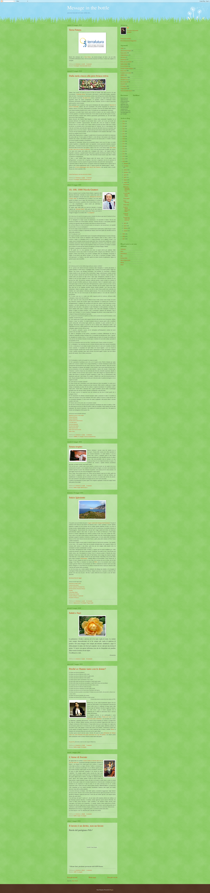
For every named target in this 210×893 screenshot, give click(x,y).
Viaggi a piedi (90, 603)
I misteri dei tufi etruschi (74, 585)
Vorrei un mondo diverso (85, 66)
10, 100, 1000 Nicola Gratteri (83, 189)
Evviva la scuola (124, 66)
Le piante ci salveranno (126, 73)
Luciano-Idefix (124, 258)
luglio (125, 177)
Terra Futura (75, 29)
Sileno (122, 264)
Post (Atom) (75, 881)
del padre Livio (86, 98)
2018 (123, 141)
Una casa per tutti (124, 81)
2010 (123, 161)
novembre (126, 166)
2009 (123, 234)
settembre (126, 172)
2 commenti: (89, 64)
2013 (123, 154)
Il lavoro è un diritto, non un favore (86, 825)
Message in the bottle (88, 7)
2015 (123, 149)
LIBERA (76, 436)
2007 (123, 239)
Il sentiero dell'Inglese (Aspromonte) (76, 595)
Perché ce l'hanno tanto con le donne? (87, 668)
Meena (112, 729)
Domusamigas (84, 558)
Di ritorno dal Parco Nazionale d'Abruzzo (77, 588)
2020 (123, 136)
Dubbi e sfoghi (77, 487)
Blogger (111, 890)
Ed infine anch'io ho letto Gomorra (76, 420)
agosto (125, 175)
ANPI (75, 872)
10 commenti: (89, 601)
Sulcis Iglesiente (77, 497)
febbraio (126, 228)
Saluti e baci (75, 612)
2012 (123, 156)
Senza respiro (75, 446)
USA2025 (123, 84)
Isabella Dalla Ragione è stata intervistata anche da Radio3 (80, 174)
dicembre (126, 163)
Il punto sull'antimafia (73, 419)
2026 (123, 121)
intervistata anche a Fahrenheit (94, 718)
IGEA (95, 562)
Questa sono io (84, 487)
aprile (125, 223)
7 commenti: (89, 745)
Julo (121, 256)
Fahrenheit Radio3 (80, 209)
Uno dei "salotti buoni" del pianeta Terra (77, 586)
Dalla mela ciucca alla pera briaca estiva (88, 75)
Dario (122, 251)
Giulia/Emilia (124, 253)
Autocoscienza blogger (126, 50)
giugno (125, 180)
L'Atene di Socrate (78, 757)
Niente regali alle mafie (73, 427)
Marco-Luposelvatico (125, 260)
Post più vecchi (112, 877)
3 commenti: (89, 177)
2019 (123, 138)
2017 (123, 143)
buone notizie (124, 53)
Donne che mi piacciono (126, 61)
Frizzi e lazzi (123, 70)
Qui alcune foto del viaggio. (75, 578)
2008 (123, 236)
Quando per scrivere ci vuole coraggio (76, 415)
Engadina (71, 590)
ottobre (125, 170)
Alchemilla (123, 249)
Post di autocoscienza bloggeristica (128, 40)
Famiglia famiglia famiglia (127, 68)
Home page (92, 877)
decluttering (123, 59)
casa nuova (123, 57)
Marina (122, 262)
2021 (123, 133)
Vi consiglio (76, 66)
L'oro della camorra (73, 422)
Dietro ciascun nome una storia (75, 429)
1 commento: (89, 434)
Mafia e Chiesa (72, 431)
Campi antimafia (124, 55)
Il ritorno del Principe (73, 417)
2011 (123, 159)
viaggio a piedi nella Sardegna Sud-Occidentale (99, 523)
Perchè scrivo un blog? (126, 38)
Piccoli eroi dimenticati (73, 424)
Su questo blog (72, 741)
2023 (123, 128)
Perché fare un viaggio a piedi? (75, 583)
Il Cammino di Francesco (74, 597)
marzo (125, 225)
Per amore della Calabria (74, 426)
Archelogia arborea (80, 94)
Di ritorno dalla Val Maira (74, 594)
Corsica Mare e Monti (73, 592)
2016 (123, 146)
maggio (125, 182)
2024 (123, 126)
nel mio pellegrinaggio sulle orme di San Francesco (88, 167)
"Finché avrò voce (106, 717)
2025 (123, 123)
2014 (123, 151)
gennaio (126, 230)
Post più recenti (72, 877)
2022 (123, 131)
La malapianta (91, 212)
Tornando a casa (124, 79)
